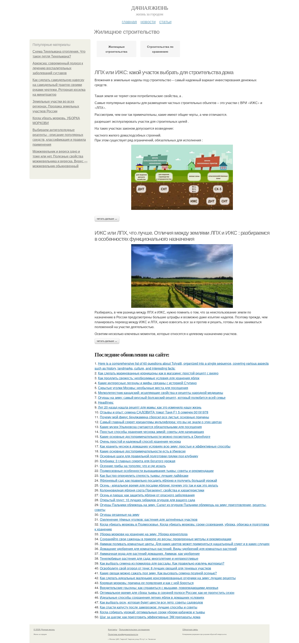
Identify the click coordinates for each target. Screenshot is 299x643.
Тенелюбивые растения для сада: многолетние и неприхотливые (149, 558)
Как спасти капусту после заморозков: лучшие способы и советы (148, 607)
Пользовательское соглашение (134, 629)
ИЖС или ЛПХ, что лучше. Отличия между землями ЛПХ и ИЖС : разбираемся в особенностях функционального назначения (182, 236)
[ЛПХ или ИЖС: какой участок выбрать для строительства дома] (182, 177)
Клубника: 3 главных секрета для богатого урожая (137, 461)
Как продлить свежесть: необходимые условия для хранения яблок (148, 378)
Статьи (165, 21)
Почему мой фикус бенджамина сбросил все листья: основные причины (154, 417)
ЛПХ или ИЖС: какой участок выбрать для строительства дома (164, 72)
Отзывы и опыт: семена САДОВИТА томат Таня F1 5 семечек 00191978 (154, 412)
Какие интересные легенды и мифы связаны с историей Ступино (147, 383)
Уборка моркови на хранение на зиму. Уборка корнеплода (144, 534)
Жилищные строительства (116, 48)
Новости (148, 21)
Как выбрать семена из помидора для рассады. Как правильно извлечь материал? (162, 563)
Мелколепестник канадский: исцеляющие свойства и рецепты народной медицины (160, 392)
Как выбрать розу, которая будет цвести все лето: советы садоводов (151, 602)
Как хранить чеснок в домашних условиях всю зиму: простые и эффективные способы (165, 446)
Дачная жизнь (149, 7)
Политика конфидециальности (123, 634)
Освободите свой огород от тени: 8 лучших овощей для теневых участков (155, 568)
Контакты (112, 629)
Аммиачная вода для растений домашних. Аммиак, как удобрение (150, 553)
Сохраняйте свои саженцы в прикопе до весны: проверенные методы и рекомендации (165, 539)
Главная (129, 21)
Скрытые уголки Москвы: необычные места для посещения (143, 387)
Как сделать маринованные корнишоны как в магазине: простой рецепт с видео (158, 373)
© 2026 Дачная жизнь (44, 629)
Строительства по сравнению (160, 48)
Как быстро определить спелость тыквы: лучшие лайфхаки (144, 475)
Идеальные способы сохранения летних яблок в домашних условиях (152, 597)
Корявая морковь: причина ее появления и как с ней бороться (147, 582)
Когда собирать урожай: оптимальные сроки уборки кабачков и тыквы (152, 612)
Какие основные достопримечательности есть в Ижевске (143, 451)
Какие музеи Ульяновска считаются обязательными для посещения (151, 426)
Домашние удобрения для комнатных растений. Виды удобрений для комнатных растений (168, 548)
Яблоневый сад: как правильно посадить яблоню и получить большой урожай (158, 480)
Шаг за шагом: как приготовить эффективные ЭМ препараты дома (150, 617)
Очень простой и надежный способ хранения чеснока (140, 441)
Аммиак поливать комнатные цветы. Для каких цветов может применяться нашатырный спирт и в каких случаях (185, 543)
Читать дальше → (107, 218)
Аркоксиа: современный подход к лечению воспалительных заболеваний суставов (58, 68)
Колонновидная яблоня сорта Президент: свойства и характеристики (152, 490)
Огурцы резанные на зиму (119, 514)
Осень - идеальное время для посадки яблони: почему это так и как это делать (159, 485)
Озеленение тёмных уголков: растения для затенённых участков (149, 519)
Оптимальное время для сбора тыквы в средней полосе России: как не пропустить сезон (167, 592)
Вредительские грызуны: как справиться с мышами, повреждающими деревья (159, 587)
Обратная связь (190, 629)
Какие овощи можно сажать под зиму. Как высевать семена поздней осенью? (158, 573)
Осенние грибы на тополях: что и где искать (133, 465)
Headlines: (106, 402)
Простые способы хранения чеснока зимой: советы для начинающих (152, 431)
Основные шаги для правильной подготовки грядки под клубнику (149, 456)
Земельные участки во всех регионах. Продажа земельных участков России (56, 106)
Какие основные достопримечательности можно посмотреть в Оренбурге (155, 436)
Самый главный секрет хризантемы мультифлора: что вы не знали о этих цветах (161, 422)
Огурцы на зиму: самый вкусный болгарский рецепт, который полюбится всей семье (162, 397)
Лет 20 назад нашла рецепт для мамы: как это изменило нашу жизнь (149, 407)
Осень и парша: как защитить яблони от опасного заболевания (147, 495)
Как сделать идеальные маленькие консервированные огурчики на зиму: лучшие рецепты (168, 578)
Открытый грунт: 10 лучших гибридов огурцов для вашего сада (147, 500)
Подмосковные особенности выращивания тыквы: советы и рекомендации (157, 470)
